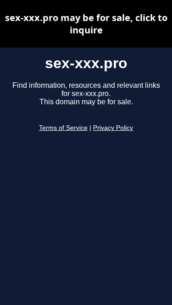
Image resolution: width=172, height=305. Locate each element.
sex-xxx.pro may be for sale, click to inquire (86, 23)
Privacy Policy (113, 127)
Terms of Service (63, 127)
